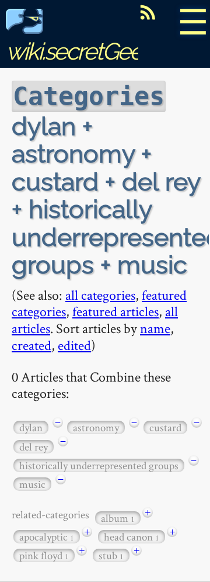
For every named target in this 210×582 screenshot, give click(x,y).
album (118, 518)
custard (165, 427)
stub (111, 555)
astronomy (96, 427)
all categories (100, 295)
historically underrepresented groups (98, 465)
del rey (33, 446)
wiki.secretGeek (79, 51)
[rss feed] (147, 12)
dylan (31, 427)
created (31, 345)
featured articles (115, 311)
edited (74, 345)
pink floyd (44, 555)
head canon (131, 536)
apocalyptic (46, 536)
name (155, 328)
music (32, 484)
